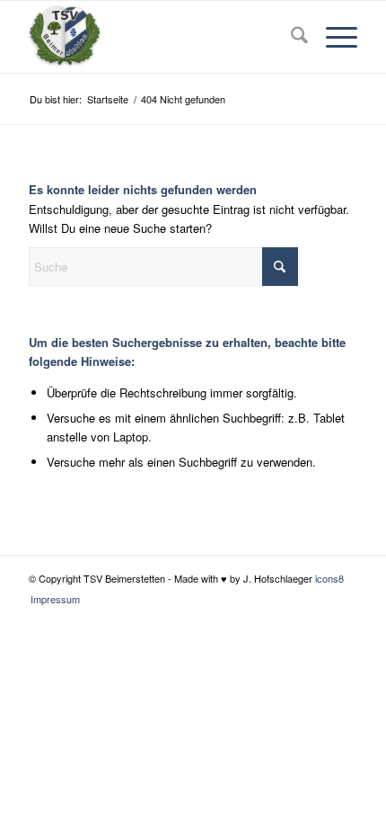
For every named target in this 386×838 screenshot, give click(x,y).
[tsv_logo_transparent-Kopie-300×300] (160, 37)
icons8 (329, 578)
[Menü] (332, 37)
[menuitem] (290, 37)
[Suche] (290, 37)
